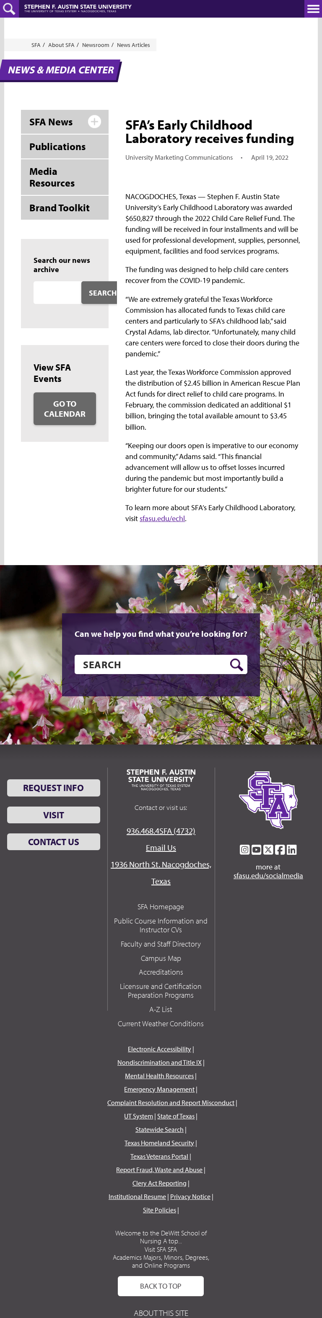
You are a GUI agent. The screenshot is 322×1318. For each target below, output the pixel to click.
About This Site (161, 1313)
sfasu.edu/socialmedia (268, 875)
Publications (57, 146)
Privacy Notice (190, 1196)
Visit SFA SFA (161, 1249)
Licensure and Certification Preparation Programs (161, 990)
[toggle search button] (9, 9)
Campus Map (161, 958)
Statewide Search (159, 1129)
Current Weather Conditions (161, 1023)
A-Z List (160, 1009)
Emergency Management (159, 1089)
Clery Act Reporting (159, 1183)
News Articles (133, 45)
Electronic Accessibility (159, 1049)
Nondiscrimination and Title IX (159, 1062)
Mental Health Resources (159, 1076)
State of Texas (176, 1116)
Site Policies (159, 1210)
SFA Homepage (161, 906)
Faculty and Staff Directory (161, 944)
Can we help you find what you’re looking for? (161, 634)
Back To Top (161, 1286)
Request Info (53, 788)
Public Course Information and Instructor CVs (161, 925)
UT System (138, 1116)
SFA (36, 45)
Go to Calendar (65, 408)
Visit (53, 815)
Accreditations (161, 972)
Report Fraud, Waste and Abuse (159, 1169)
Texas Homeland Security (159, 1143)
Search (103, 293)
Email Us (161, 847)
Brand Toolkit (59, 207)
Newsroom (95, 45)
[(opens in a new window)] (245, 849)
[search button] (236, 665)
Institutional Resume (137, 1196)
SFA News (51, 121)
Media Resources (52, 177)
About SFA (61, 45)
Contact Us (53, 842)
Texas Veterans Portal (159, 1156)
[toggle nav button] (313, 9)
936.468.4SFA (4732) (161, 830)
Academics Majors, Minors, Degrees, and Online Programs (161, 1261)
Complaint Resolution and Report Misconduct (170, 1102)
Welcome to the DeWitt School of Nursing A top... (161, 1237)
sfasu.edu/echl (162, 518)
